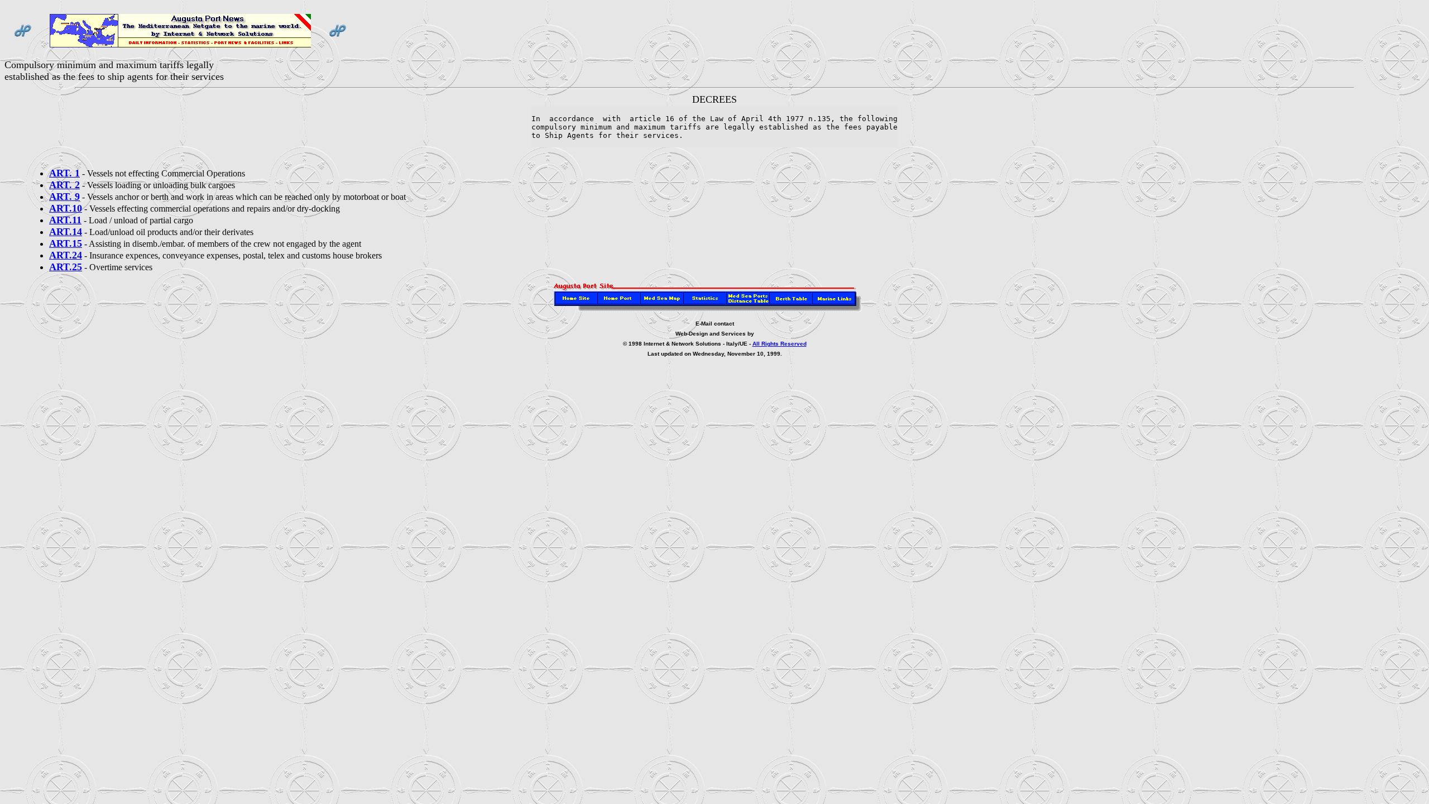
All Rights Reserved (779, 344)
